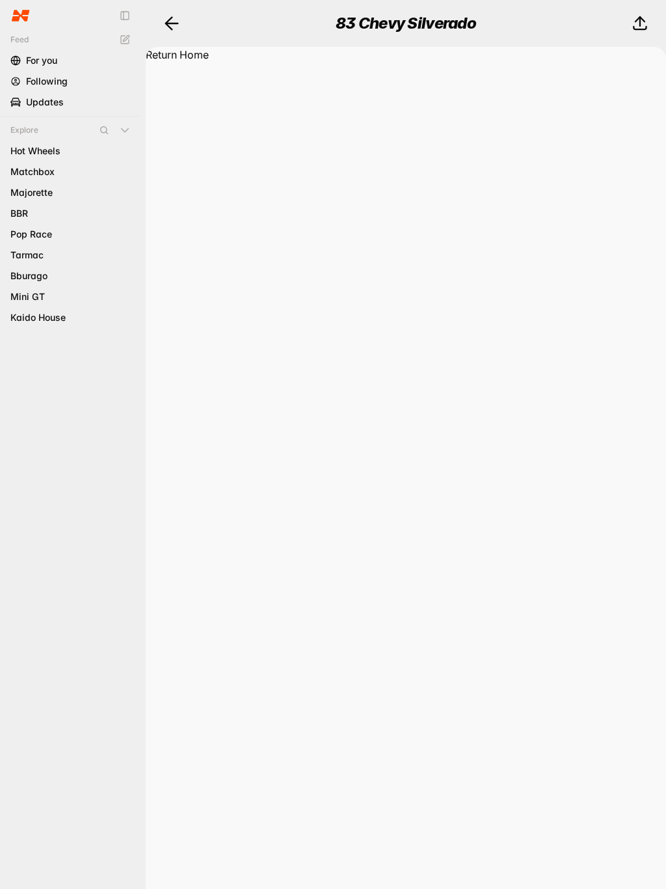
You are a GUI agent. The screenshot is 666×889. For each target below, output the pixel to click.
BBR (19, 213)
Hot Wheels (35, 150)
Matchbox (32, 171)
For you (41, 60)
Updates (45, 101)
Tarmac (27, 254)
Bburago (28, 275)
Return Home (177, 54)
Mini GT (27, 296)
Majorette (31, 192)
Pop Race (31, 233)
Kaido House (38, 317)
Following (47, 81)
